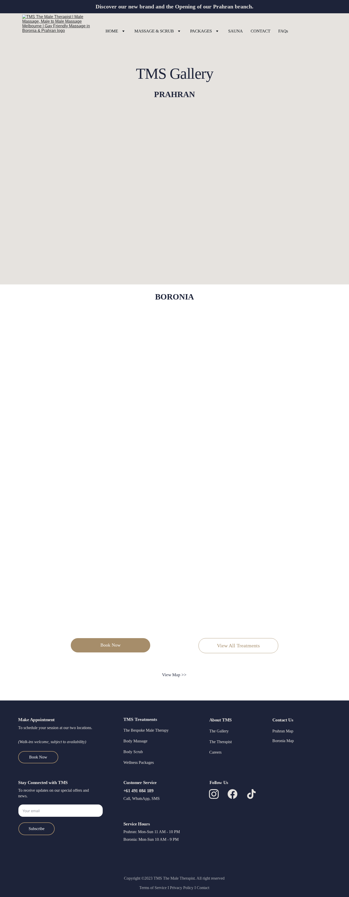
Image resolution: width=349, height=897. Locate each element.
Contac (202, 887)
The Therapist (220, 742)
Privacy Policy (181, 887)
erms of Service (155, 887)
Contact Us (282, 719)
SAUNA (235, 31)
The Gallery (219, 731)
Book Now (110, 645)
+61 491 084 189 (138, 790)
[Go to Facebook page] (235, 794)
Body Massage (135, 741)
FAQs (283, 31)
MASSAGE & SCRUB (154, 31)
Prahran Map (282, 731)
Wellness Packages (138, 762)
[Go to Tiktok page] (251, 794)
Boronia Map (283, 741)
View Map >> (174, 674)
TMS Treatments (140, 719)
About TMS (220, 719)
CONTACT (260, 31)
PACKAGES (201, 31)
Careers (215, 752)
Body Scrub (133, 752)
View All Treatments (238, 645)
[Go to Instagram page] (216, 794)
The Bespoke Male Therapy (146, 730)
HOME (112, 31)
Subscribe (36, 828)
